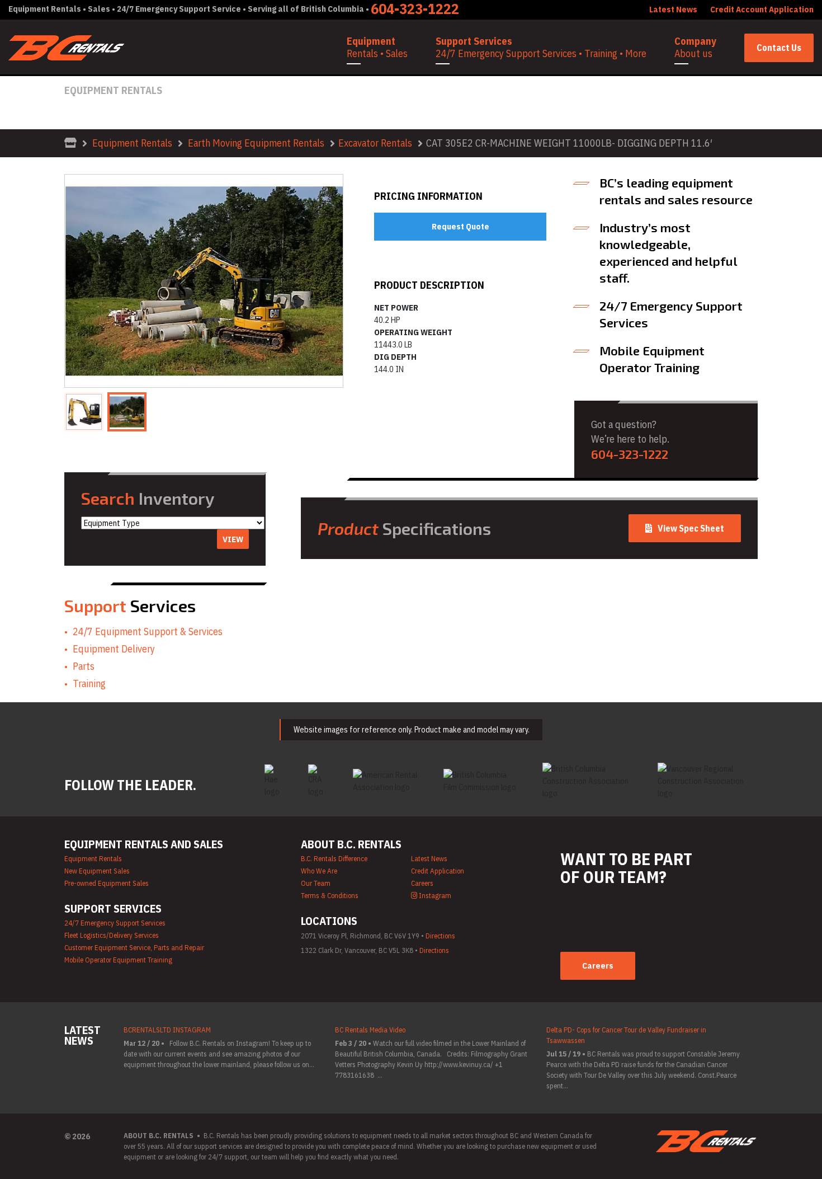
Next (328, 281)
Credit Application (437, 871)
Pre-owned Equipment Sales (106, 883)
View (233, 539)
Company (695, 47)
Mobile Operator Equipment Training (118, 960)
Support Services (541, 47)
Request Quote (460, 226)
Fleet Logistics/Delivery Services (111, 935)
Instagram (434, 895)
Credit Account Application (762, 9)
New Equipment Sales (97, 871)
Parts (84, 666)
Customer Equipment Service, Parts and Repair (134, 947)
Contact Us (779, 47)
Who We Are (319, 871)
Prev (79, 281)
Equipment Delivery (114, 648)
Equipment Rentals (132, 143)
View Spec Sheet (691, 528)
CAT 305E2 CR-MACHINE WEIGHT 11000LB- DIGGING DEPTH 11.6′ (569, 143)
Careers (422, 883)
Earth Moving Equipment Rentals (256, 143)
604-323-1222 (629, 454)
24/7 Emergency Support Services (115, 923)
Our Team (315, 883)
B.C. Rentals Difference (334, 858)
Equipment (377, 47)
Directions (440, 936)
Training (89, 683)
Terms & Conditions (329, 895)
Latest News (429, 858)
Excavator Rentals (375, 143)
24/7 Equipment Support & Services (148, 631)
